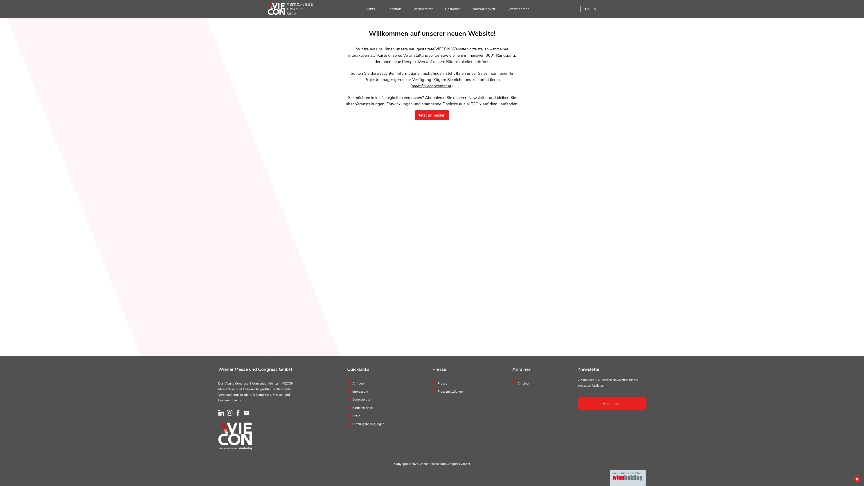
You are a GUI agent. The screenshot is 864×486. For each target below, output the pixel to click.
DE (587, 9)
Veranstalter (423, 9)
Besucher (452, 9)
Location (394, 9)
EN (594, 9)
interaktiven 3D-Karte (368, 55)
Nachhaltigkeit (483, 9)
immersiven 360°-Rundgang (489, 55)
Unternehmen (518, 9)
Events (369, 9)
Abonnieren (612, 403)
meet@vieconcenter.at (432, 86)
